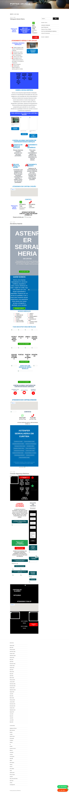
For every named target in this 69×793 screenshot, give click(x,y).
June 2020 (11, 719)
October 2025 (12, 653)
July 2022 (11, 693)
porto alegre (12, 768)
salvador (11, 776)
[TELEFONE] (32, 415)
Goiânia (11, 742)
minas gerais (12, 756)
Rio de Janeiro (12, 774)
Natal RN (11, 758)
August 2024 (12, 667)
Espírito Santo (12, 736)
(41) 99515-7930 (34, 27)
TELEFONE (33, 418)
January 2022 (12, 701)
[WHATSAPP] (22, 415)
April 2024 (11, 669)
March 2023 (12, 677)
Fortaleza (11, 740)
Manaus (11, 750)
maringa (11, 754)
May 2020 (11, 721)
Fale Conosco (63, 786)
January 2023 (12, 681)
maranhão (11, 752)
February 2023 (12, 679)
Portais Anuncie (20, 3)
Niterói (11, 760)
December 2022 (12, 683)
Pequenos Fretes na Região (46, 29)
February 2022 (12, 699)
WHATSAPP (22, 418)
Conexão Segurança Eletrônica (19, 473)
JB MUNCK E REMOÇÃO (45, 25)
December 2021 (12, 703)
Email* (31, 520)
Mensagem (32, 530)
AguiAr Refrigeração (44, 27)
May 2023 (11, 673)
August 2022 (12, 691)
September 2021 (13, 709)
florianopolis (12, 738)
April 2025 (11, 661)
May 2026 (11, 647)
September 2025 (13, 655)
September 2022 (13, 689)
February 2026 (12, 649)
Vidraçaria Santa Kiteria (17, 19)
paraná (11, 766)
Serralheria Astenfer (16, 224)
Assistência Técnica (13, 728)
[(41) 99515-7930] (33, 23)
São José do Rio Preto (13, 778)
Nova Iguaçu (12, 762)
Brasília (11, 732)
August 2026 (12, 645)
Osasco (11, 764)
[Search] (56, 18)
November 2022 (12, 685)
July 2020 (11, 717)
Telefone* (32, 516)
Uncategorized (12, 784)
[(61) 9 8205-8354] (32, 486)
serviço (11, 782)
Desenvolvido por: (18, 217)
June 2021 (11, 713)
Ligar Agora (62, 790)
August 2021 (12, 711)
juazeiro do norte (13, 748)
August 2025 (12, 657)
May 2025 (11, 659)
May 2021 (11, 715)
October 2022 (12, 687)
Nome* (31, 512)
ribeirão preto (12, 772)
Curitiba (11, 734)
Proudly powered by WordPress (15, 790)
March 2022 (12, 697)
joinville (11, 746)
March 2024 (12, 671)
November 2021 (12, 705)
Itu (10, 744)
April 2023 (11, 675)
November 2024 (12, 663)
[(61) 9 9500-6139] (32, 477)
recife (11, 770)
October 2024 (12, 665)
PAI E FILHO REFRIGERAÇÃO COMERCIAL (49, 31)
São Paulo (11, 780)
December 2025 (12, 651)
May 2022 (11, 695)
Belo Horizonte (12, 730)
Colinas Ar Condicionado (45, 33)
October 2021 (12, 707)
